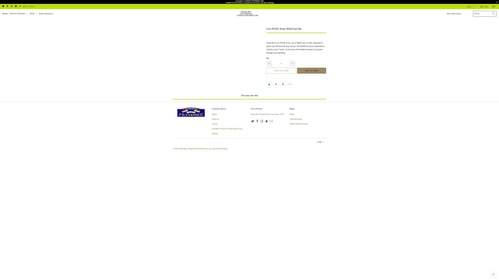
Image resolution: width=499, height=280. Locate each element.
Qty (267, 58)
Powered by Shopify (220, 149)
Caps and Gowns (296, 119)
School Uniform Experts (299, 124)
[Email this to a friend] (290, 84)
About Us (215, 119)
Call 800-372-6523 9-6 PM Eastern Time (227, 129)
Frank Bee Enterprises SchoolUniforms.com (195, 149)
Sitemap (215, 134)
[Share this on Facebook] (276, 84)
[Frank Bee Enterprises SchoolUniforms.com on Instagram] (11, 6)
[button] (19, 13)
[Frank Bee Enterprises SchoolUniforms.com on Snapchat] (16, 6)
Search (214, 114)
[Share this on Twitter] (269, 84)
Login (485, 6)
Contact (214, 124)
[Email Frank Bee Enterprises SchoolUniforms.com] (20, 6)
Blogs (292, 114)
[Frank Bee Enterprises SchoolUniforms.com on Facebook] (7, 6)
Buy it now (311, 71)
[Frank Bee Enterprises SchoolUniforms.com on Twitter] (3, 6)
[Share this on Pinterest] (283, 84)
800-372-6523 (29, 6)
